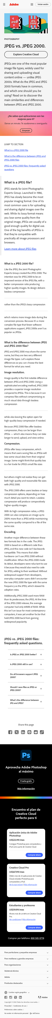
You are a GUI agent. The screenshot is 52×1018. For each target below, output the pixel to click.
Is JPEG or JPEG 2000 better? (23, 654)
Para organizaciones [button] (12, 965)
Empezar (26, 130)
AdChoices (36, 1013)
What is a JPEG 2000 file (16, 150)
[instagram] (10, 997)
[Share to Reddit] (36, 732)
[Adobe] (14, 4)
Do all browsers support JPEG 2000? (24, 676)
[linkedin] (20, 997)
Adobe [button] (7, 977)
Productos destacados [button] (13, 983)
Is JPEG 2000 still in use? (21, 664)
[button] (32, 4)
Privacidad (7, 1006)
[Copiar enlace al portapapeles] (42, 732)
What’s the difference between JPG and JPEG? (24, 702)
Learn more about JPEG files (20, 248)
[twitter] (15, 997)
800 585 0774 (37, 938)
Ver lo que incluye (16, 884)
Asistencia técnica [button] (11, 971)
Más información (26, 788)
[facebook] (5, 997)
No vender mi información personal (16, 1013)
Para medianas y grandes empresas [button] (19, 958)
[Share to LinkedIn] (23, 732)
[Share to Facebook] (10, 732)
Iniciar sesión (43, 4)
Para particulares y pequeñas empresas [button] (20, 952)
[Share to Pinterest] (29, 732)
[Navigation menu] (4, 4)
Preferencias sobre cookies (13, 1010)
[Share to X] (17, 732)
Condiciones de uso (19, 1006)
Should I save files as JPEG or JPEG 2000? (23, 689)
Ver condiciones (15, 919)
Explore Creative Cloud (26, 54)
